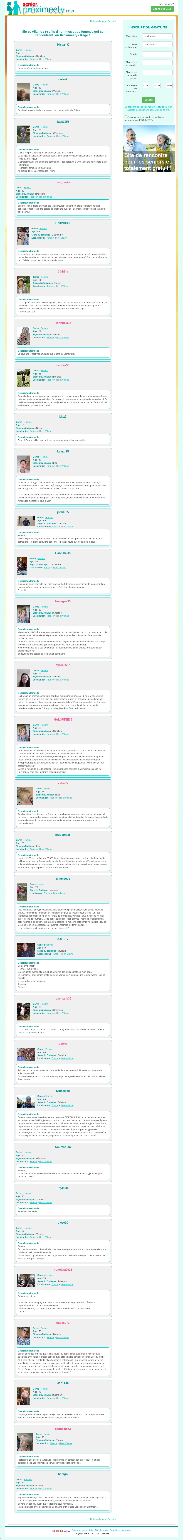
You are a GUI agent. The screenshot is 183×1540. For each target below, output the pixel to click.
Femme (27, 187)
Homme (28, 50)
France (33, 59)
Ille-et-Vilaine (45, 59)
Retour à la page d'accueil (103, 21)
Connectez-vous (162, 8)
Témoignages (101, 1530)
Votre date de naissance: (131, 88)
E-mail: (133, 54)
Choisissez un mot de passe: (131, 75)
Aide (91, 1530)
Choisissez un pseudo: (131, 64)
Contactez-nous (79, 1530)
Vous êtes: (131, 36)
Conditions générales (120, 1530)
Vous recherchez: (131, 45)
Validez (149, 99)
